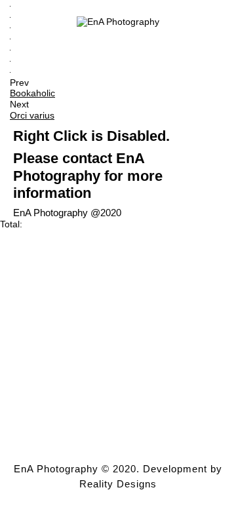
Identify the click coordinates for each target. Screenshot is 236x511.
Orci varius (32, 115)
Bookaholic (32, 93)
